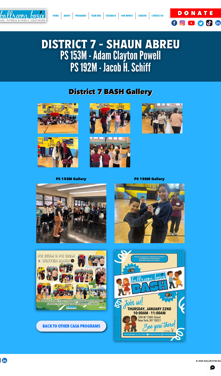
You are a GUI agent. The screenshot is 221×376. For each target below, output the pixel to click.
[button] (71, 213)
